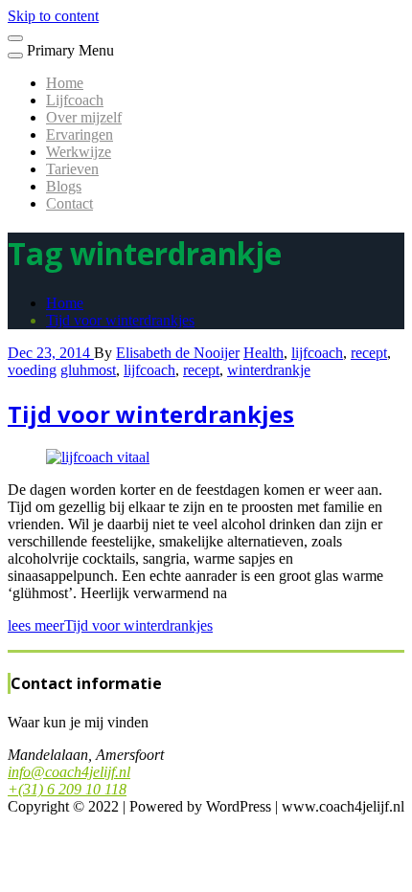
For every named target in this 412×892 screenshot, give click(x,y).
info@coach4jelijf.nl (69, 772)
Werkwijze (78, 152)
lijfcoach (317, 353)
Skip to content (53, 16)
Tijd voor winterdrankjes (120, 320)
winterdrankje (268, 370)
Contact (69, 203)
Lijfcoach (74, 100)
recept (369, 353)
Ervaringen (79, 134)
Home (64, 83)
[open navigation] (15, 38)
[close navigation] (15, 55)
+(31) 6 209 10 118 (67, 789)
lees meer (110, 625)
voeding (32, 370)
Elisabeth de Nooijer (178, 353)
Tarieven (72, 169)
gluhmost (88, 370)
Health (263, 353)
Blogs (63, 186)
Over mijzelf (84, 117)
